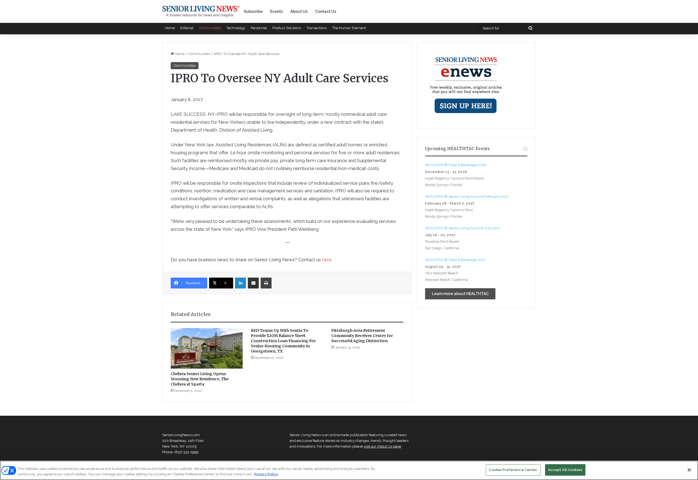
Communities (210, 28)
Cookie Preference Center (513, 470)
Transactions (316, 28)
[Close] (689, 470)
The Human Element (349, 28)
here (327, 259)
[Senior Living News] (201, 11)
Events (276, 11)
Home (170, 28)
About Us (299, 11)
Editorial (187, 28)
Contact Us (325, 11)
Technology (235, 28)
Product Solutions (286, 28)
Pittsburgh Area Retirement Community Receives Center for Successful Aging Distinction (362, 335)
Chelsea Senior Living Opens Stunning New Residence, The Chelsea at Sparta (199, 379)
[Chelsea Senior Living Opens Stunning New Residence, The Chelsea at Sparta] (207, 348)
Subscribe (253, 11)
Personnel (259, 28)
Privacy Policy (266, 474)
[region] (349, 470)
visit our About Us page (382, 446)
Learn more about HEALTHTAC (460, 293)
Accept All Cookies (565, 470)
